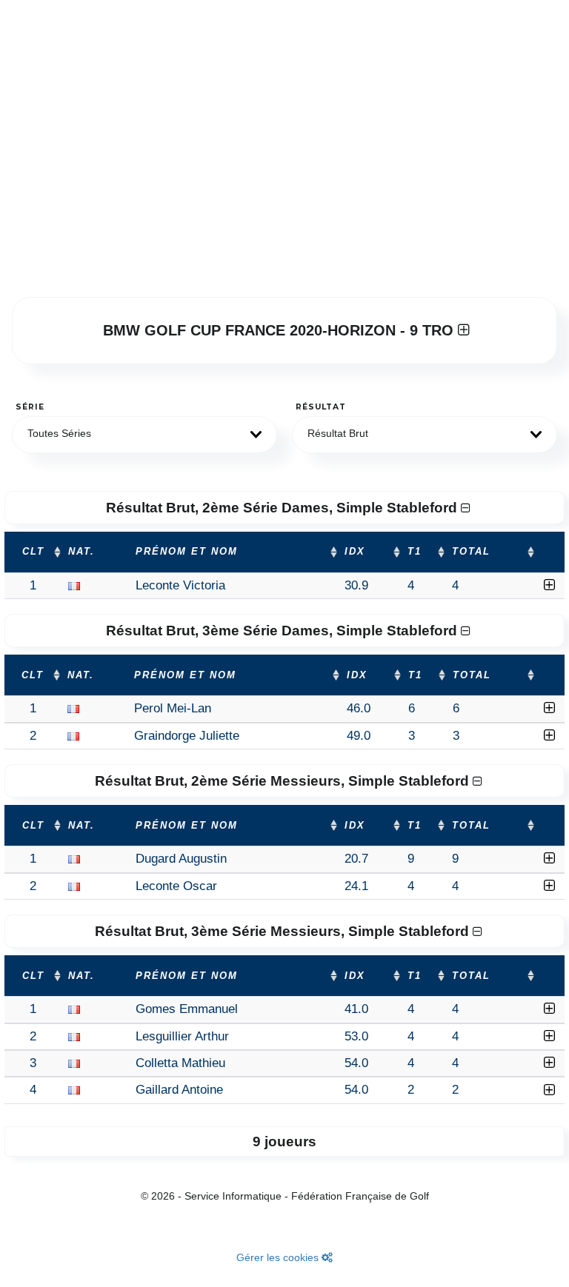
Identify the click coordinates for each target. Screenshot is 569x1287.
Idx (355, 551)
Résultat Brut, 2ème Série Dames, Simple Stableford (283, 507)
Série (30, 407)
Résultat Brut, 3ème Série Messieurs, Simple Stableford (284, 931)
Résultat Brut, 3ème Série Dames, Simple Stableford (283, 630)
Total (471, 551)
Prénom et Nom (187, 551)
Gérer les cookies (279, 1257)
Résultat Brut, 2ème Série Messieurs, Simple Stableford (284, 781)
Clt (33, 551)
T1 (414, 551)
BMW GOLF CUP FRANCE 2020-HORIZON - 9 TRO (280, 330)
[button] (144, 434)
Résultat (321, 407)
